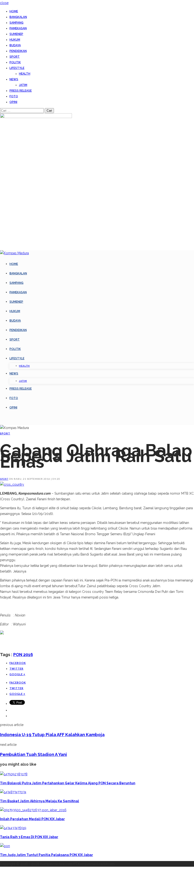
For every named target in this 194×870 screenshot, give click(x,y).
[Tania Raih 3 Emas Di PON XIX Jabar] (13, 828)
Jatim (23, 85)
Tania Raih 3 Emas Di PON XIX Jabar (29, 837)
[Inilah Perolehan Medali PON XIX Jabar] (33, 810)
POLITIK (15, 62)
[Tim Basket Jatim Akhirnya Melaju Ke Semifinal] (13, 792)
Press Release (20, 90)
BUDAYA (15, 45)
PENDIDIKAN (18, 51)
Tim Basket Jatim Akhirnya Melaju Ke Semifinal (39, 801)
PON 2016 (23, 654)
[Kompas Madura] (14, 253)
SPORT (14, 56)
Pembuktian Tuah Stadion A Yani (33, 754)
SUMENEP (16, 34)
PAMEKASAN (18, 28)
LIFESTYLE (16, 68)
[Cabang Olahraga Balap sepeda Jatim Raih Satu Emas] (12, 484)
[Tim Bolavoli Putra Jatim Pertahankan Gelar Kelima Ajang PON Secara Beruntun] (13, 774)
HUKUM (14, 39)
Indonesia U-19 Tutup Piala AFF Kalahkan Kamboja (52, 734)
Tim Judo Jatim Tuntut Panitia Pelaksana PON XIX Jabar (46, 855)
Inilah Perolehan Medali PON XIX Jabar (32, 819)
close (4, 3)
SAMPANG (16, 22)
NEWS (13, 79)
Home (13, 11)
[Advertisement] (55, 643)
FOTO (13, 96)
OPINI (13, 102)
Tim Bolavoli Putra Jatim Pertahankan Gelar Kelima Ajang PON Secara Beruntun (67, 783)
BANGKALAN (18, 17)
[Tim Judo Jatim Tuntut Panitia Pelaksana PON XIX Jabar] (5, 846)
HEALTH (24, 73)
